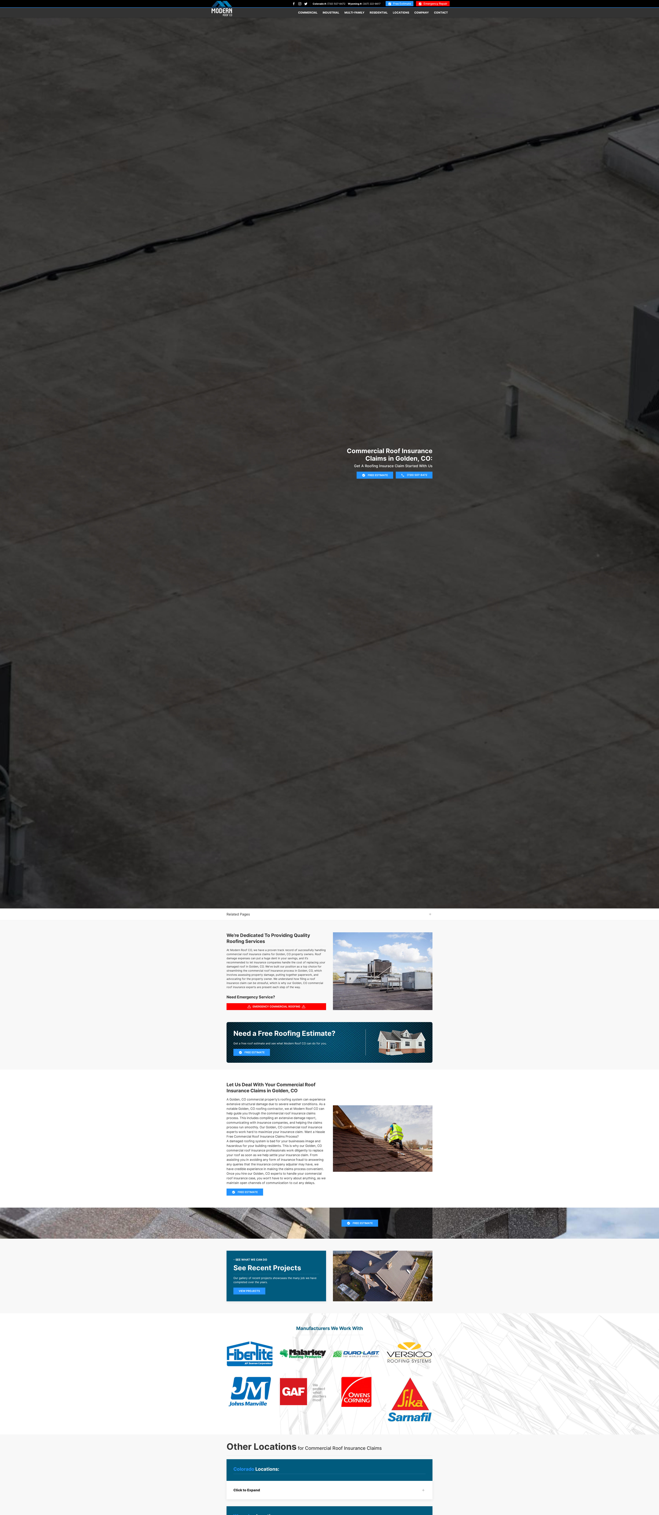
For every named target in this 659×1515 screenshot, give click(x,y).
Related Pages (238, 914)
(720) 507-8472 (336, 3)
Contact (441, 12)
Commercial (307, 12)
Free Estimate (402, 3)
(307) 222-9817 (371, 3)
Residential (379, 12)
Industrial (331, 12)
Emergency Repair (435, 3)
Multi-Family (354, 12)
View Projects (249, 1291)
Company (421, 12)
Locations (401, 12)
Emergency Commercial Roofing (276, 1006)
